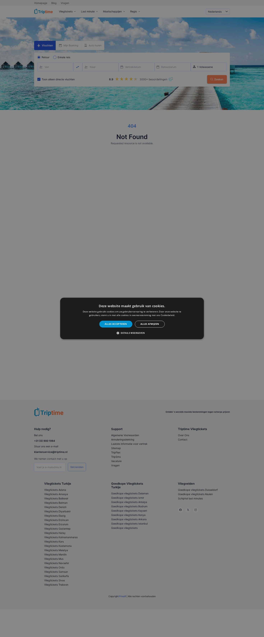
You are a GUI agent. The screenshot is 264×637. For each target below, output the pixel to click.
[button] (132, 333)
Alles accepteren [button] (116, 324)
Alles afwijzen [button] (149, 324)
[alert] (132, 318)
